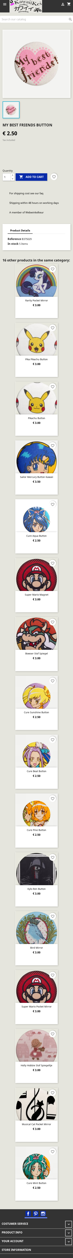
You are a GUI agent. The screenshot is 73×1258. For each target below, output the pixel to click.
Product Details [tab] (20, 230)
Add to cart (31, 177)
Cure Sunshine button (36, 712)
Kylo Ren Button (37, 888)
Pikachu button (36, 418)
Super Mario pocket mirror (37, 1006)
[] (72, 21)
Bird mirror (36, 947)
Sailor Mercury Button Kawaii (36, 477)
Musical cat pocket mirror (36, 1124)
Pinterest (35, 1213)
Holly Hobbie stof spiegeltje (36, 1065)
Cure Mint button (36, 1183)
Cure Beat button (36, 771)
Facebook (28, 1213)
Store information (16, 1250)
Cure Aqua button (36, 535)
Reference (14, 239)
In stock (13, 243)
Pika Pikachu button (36, 359)
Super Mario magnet (36, 594)
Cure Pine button (36, 830)
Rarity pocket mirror (36, 300)
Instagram (43, 1213)
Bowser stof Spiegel (36, 653)
